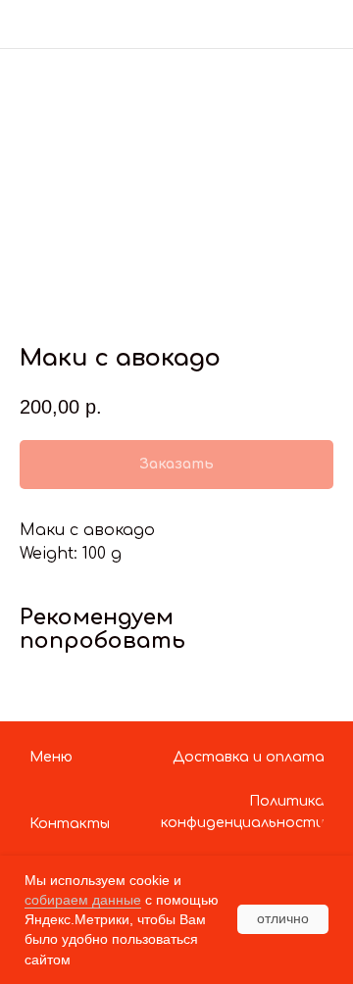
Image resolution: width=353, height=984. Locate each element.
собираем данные (83, 900)
